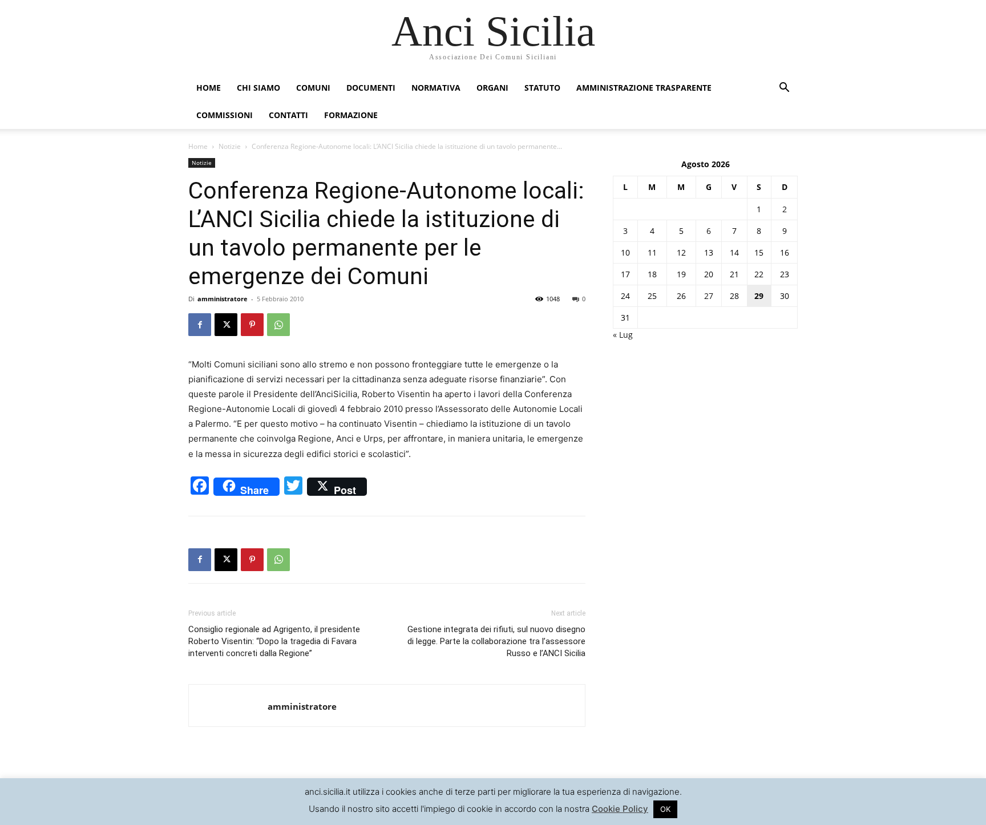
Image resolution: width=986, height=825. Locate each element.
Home (208, 87)
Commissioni (224, 115)
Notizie (230, 146)
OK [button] (665, 809)
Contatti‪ (288, 115)
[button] (784, 88)
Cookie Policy (620, 808)
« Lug (623, 334)
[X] (226, 324)
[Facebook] (199, 324)
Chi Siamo (258, 87)
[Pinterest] (252, 324)
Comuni (313, 87)
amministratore (222, 298)
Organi (492, 87)
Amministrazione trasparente (644, 87)
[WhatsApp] (278, 324)
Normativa (435, 87)
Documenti (370, 87)
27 (708, 295)
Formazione (351, 115)
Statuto (542, 87)
